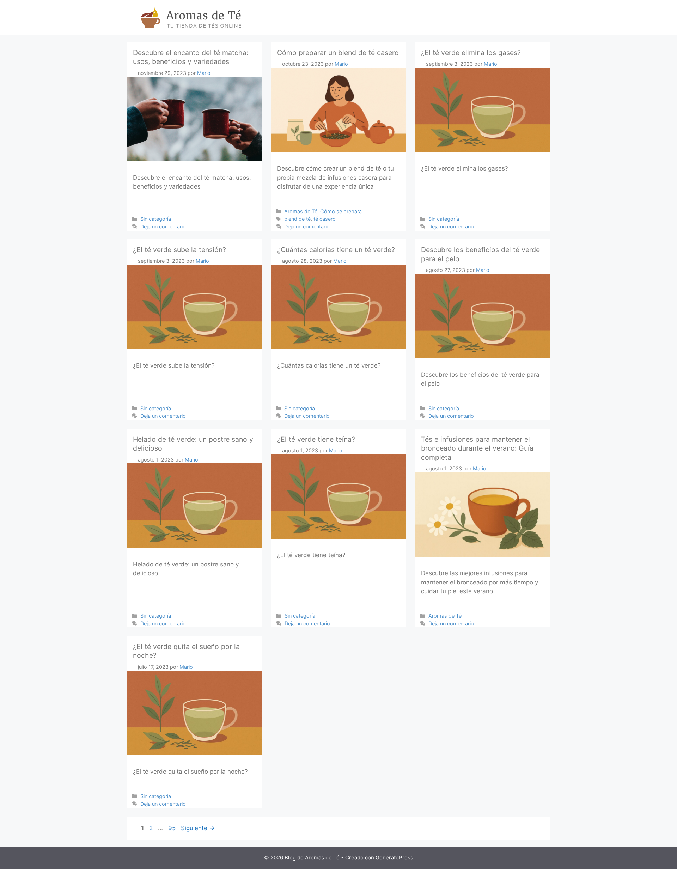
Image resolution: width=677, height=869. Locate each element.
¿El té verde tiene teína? (316, 439)
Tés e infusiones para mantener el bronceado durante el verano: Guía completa (477, 448)
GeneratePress (394, 857)
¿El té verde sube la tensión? (179, 249)
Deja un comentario (163, 227)
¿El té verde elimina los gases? (471, 52)
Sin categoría (155, 219)
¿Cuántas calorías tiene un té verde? (336, 249)
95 (172, 828)
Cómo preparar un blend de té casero (338, 52)
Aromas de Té (300, 211)
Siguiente (198, 828)
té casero (324, 219)
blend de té (297, 219)
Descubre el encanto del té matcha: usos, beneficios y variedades (190, 57)
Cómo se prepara (341, 211)
